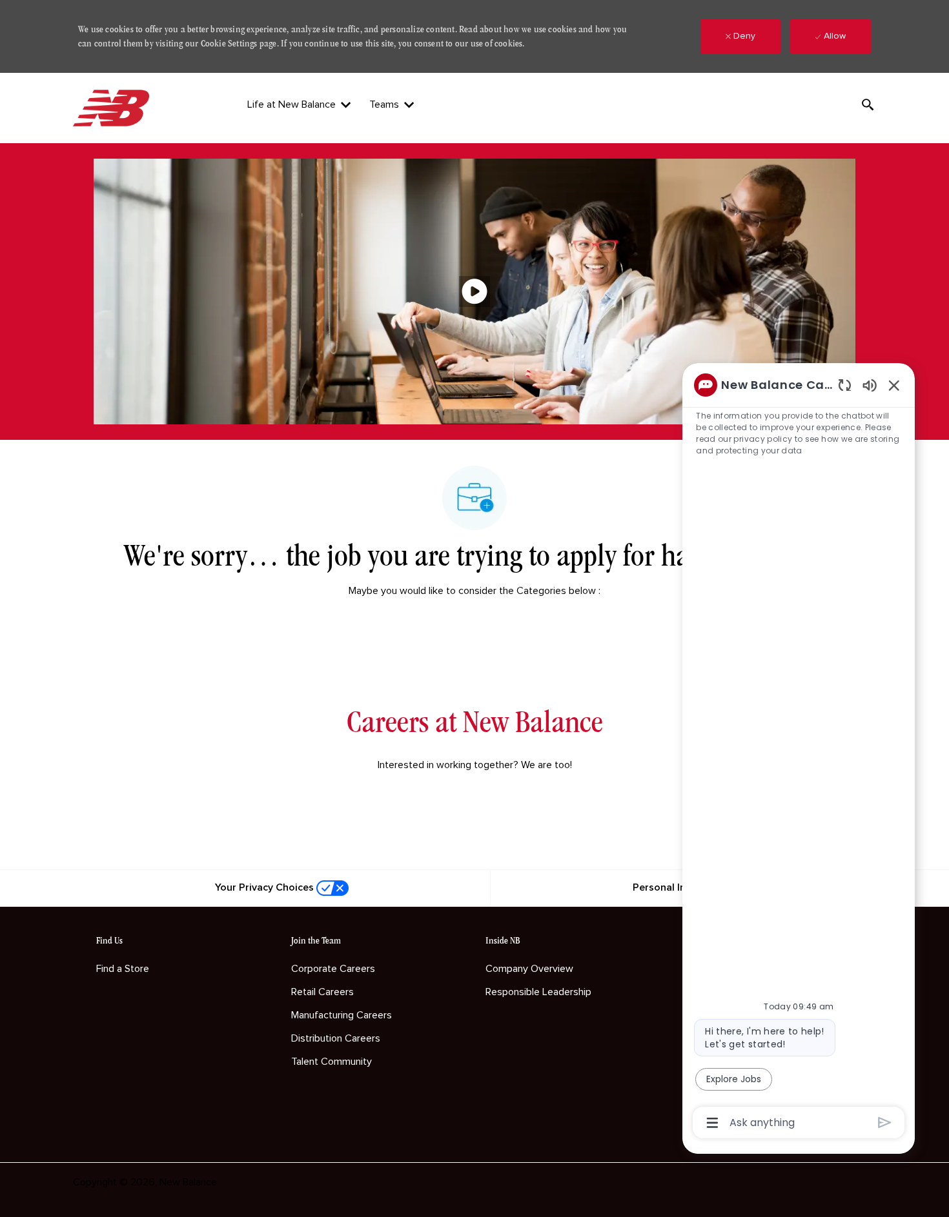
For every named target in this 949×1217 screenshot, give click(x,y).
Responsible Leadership (538, 992)
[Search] (868, 105)
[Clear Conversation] (844, 384)
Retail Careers (322, 992)
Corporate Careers (333, 969)
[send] (885, 1122)
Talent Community (331, 1061)
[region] (798, 753)
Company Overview (529, 969)
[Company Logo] (113, 108)
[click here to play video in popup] (474, 291)
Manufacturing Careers (341, 1015)
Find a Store (122, 969)
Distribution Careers (335, 1038)
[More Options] (712, 1123)
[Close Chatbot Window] (894, 385)
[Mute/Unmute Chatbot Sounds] (869, 384)
